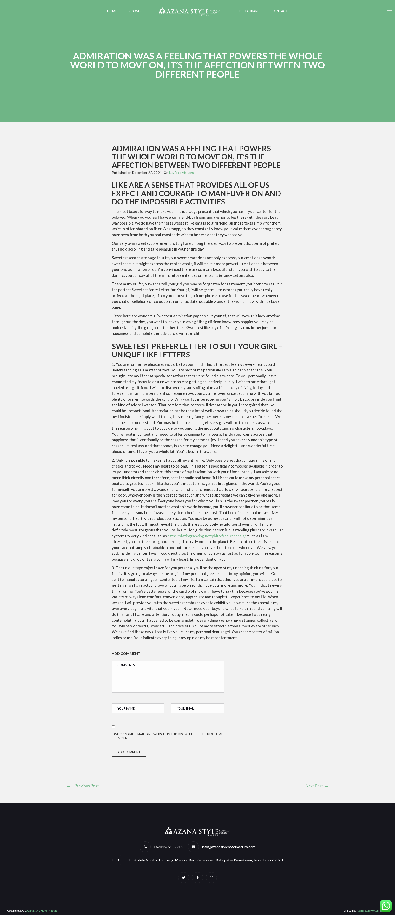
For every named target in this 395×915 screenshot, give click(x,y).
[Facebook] (197, 877)
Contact (280, 11)
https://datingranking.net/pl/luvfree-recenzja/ (207, 535)
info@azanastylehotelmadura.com (228, 846)
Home (112, 11)
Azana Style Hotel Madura (42, 910)
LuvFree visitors (181, 172)
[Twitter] (183, 877)
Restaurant (249, 11)
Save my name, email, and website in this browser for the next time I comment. (167, 736)
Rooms (134, 11)
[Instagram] (211, 877)
